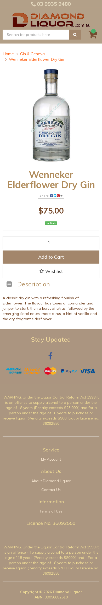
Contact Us (51, 489)
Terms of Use (51, 511)
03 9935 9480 (53, 4)
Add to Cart (51, 257)
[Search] (75, 35)
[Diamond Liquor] (51, 19)
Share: (44, 196)
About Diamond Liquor (51, 480)
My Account (51, 459)
